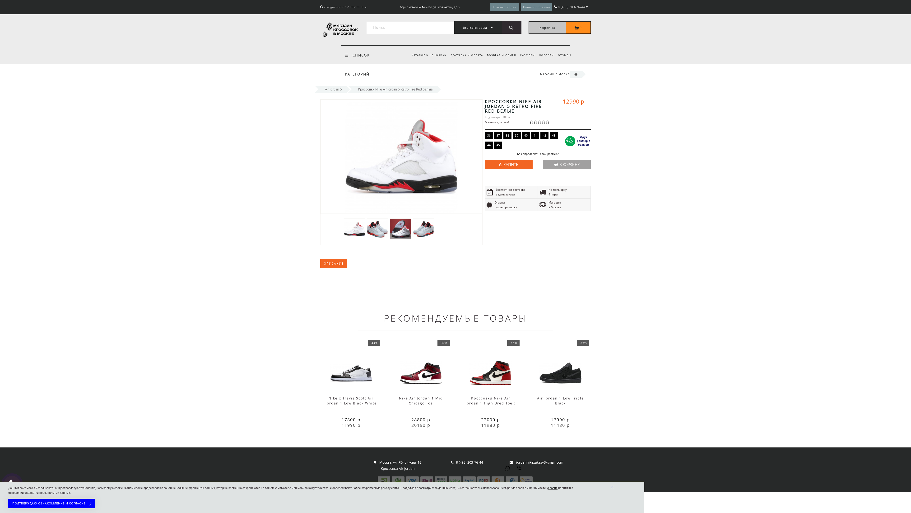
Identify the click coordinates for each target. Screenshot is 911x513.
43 (553, 135)
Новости (546, 55)
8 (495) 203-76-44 (469, 462)
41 (535, 135)
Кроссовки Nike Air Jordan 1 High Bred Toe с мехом (490, 403)
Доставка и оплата (467, 55)
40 (526, 135)
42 (544, 135)
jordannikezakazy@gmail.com (539, 462)
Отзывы (564, 55)
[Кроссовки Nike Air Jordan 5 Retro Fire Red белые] (354, 229)
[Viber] (519, 468)
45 (498, 145)
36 (489, 135)
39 (516, 135)
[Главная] (575, 74)
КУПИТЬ (510, 164)
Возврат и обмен (501, 55)
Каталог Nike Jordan (429, 55)
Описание (334, 263)
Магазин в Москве (555, 74)
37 (498, 135)
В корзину (569, 164)
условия (552, 488)
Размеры (527, 55)
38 (507, 135)
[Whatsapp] (507, 468)
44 (489, 145)
